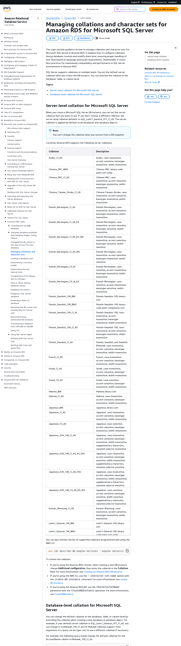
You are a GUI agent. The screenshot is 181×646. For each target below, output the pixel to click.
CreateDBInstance (63, 594)
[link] (85, 18)
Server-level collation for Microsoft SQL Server (74, 90)
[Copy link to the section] (43, 105)
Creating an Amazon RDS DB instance (103, 571)
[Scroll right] (100, 9)
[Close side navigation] (38, 18)
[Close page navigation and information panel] (176, 48)
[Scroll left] (27, 9)
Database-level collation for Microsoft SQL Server (76, 94)
